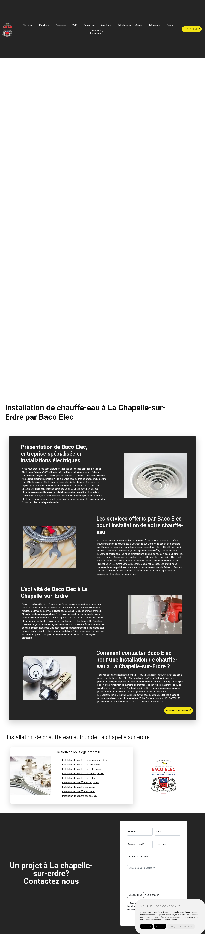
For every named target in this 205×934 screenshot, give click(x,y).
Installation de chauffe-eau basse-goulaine (83, 773)
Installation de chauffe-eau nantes (78, 778)
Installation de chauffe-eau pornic (78, 791)
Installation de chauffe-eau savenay (79, 796)
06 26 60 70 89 (193, 29)
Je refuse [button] (160, 926)
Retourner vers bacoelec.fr (179, 710)
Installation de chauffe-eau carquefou (80, 782)
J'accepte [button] (146, 926)
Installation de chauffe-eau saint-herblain (82, 764)
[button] (103, 32)
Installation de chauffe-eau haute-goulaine (82, 769)
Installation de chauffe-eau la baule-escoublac (84, 760)
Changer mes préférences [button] (181, 926)
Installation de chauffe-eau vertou (78, 787)
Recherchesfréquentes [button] (95, 32)
